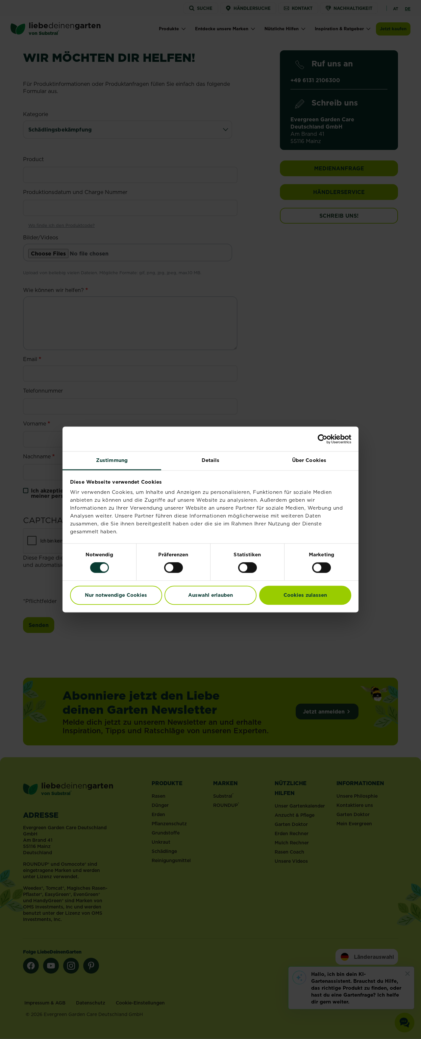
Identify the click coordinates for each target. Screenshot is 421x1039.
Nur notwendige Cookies (116, 595)
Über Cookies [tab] (309, 460)
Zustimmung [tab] (112, 460)
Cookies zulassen (305, 595)
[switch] (173, 568)
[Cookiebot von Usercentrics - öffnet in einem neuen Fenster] (322, 439)
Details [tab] (211, 460)
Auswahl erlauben (210, 595)
